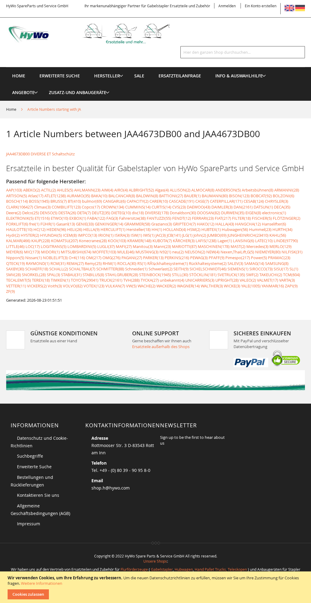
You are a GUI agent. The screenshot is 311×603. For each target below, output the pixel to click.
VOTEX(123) (94, 286)
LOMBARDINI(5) (81, 246)
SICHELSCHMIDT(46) (208, 269)
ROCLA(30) (126, 263)
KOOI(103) (117, 240)
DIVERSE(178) (157, 212)
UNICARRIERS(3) (199, 280)
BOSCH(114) (17, 201)
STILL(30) (180, 274)
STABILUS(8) (93, 274)
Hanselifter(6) (274, 224)
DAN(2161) (243, 207)
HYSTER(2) (30, 235)
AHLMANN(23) (87, 190)
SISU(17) (281, 269)
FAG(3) (112, 218)
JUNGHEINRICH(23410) (247, 235)
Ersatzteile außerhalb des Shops (161, 346)
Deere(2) (13, 212)
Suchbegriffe (30, 456)
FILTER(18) (241, 218)
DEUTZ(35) (101, 212)
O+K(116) (77, 257)
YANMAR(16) (272, 286)
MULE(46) (126, 252)
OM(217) (93, 257)
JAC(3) (161, 235)
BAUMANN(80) (215, 195)
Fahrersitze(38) (132, 218)
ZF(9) (10, 291)
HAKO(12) (205, 224)
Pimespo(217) (237, 257)
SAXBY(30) (15, 269)
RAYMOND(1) (38, 263)
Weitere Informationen (41, 583)
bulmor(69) (92, 201)
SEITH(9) (181, 269)
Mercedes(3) (257, 246)
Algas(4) (162, 190)
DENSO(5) (48, 212)
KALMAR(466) (18, 240)
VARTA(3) (287, 280)
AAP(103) (14, 190)
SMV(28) (13, 274)
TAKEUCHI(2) (270, 274)
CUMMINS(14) (138, 207)
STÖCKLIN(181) (203, 274)
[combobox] (242, 52)
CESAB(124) (254, 201)
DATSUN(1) (263, 207)
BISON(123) (239, 195)
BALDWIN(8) (147, 195)
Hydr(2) (13, 235)
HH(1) (157, 229)
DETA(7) (84, 212)
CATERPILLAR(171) (226, 201)
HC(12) (39, 229)
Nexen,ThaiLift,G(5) (237, 252)
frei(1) (34, 224)
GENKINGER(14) (109, 224)
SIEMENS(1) (237, 269)
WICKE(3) (232, 286)
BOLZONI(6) (283, 195)
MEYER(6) (14, 252)
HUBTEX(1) (211, 229)
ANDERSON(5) (228, 190)
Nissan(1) (33, 257)
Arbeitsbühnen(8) (257, 190)
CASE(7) (202, 201)
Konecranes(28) (93, 240)
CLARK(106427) (19, 207)
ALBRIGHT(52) (141, 190)
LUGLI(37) (106, 246)
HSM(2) (193, 229)
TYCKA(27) (150, 280)
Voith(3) (55, 286)
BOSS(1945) (39, 201)
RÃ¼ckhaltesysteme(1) (167, 263)
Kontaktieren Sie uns (38, 495)
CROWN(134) (112, 207)
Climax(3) (42, 207)
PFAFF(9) (216, 257)
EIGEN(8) (253, 212)
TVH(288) (131, 280)
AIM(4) (107, 190)
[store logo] (95, 33)
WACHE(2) (147, 286)
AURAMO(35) (78, 195)
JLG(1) (187, 235)
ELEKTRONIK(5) (20, 218)
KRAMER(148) (139, 240)
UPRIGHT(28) (227, 280)
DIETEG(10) (121, 212)
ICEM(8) (70, 235)
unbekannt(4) (172, 280)
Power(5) (259, 257)
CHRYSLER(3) (276, 201)
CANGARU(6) (114, 201)
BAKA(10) (99, 195)
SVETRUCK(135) (231, 274)
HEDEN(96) (56, 229)
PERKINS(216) (177, 257)
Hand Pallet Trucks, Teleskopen (221, 569)
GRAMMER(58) (137, 224)
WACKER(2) (166, 286)
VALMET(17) (267, 280)
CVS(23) (179, 207)
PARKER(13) (153, 257)
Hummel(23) (260, 229)
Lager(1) (224, 240)
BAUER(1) (192, 195)
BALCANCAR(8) (121, 195)
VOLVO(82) (73, 286)
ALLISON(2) (180, 190)
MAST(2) (238, 246)
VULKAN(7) (115, 286)
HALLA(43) (224, 224)
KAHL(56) (277, 235)
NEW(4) (213, 252)
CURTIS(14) (161, 207)
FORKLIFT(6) (17, 224)
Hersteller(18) (138, 229)
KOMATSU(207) (64, 240)
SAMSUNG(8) (277, 263)
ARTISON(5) (16, 195)
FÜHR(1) (47, 224)
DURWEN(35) (232, 212)
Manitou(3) (143, 246)
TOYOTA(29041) (84, 280)
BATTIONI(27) (171, 195)
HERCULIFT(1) (113, 229)
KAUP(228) (40, 240)
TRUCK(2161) (110, 280)
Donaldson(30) (183, 212)
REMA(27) (75, 263)
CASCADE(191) (181, 201)
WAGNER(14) (188, 286)
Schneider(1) (136, 269)
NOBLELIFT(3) (55, 257)
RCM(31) (58, 263)
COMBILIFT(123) (66, 207)
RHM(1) (109, 263)
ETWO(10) (59, 218)
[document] (156, 587)
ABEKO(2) (31, 190)
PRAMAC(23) (279, 257)
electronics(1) (274, 212)
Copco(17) (91, 207)
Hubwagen (184, 569)
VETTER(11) (16, 286)
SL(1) (293, 269)
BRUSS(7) (58, 201)
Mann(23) (162, 246)
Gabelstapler (162, 569)
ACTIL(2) (48, 190)
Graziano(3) (161, 224)
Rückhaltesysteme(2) (208, 263)
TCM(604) (291, 274)
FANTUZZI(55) (159, 218)
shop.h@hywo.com (110, 488)
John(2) (199, 235)
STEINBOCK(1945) (155, 274)
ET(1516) (42, 218)
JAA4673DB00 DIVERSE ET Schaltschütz (40, 154)
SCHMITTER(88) (110, 269)
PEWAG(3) (199, 257)
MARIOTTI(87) (184, 246)
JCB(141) (174, 235)
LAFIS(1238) (206, 240)
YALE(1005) (251, 286)
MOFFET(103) (104, 252)
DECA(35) (282, 207)
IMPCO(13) (87, 235)
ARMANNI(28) (286, 190)
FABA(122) (96, 218)
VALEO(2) (248, 280)
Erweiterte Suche (34, 466)
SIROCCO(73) (261, 269)
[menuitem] (107, 75)
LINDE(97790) (286, 240)
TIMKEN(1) (60, 280)
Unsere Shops (155, 561)
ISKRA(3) (122, 235)
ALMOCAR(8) (202, 190)
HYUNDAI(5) (51, 235)
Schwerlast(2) (161, 269)
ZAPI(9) (291, 286)
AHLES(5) (65, 190)
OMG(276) (111, 257)
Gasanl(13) (65, 224)
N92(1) (165, 252)
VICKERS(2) (37, 286)
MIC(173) (32, 252)
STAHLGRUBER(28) (121, 274)
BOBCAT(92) (261, 195)
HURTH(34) (282, 229)
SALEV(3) (235, 263)
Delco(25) (30, 212)
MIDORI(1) (50, 252)
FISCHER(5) (262, 218)
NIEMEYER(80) (268, 252)
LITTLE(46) (15, 246)
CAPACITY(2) (138, 201)
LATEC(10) (264, 240)
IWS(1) (149, 235)
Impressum (28, 524)
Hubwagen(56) (235, 229)
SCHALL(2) (58, 269)
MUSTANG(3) (147, 252)
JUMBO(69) (217, 235)
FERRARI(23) (203, 218)
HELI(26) (74, 229)
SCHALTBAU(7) (82, 269)
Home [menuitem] (18, 76)
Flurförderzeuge (134, 569)
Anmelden (227, 5)
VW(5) (131, 286)
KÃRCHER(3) (184, 240)
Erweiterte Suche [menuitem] (59, 76)
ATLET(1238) (55, 195)
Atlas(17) (35, 195)
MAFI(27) (124, 246)
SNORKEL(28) (34, 274)
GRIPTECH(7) (184, 224)
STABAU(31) (71, 274)
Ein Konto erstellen (260, 5)
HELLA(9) (91, 229)
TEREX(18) (41, 280)
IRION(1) (106, 235)
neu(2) (178, 252)
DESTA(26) (67, 212)
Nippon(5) (15, 257)
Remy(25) (93, 263)
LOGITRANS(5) (54, 246)
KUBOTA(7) (162, 240)
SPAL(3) (53, 274)
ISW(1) (136, 235)
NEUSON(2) (195, 252)
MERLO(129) (280, 246)
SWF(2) (252, 274)
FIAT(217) (223, 218)
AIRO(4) (121, 190)
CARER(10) (158, 201)
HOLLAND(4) (174, 229)
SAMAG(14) (254, 263)
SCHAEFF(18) (36, 269)
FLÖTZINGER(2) (286, 218)
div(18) (138, 212)
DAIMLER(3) (222, 207)
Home (11, 109)
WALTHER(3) (212, 286)
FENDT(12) (181, 218)
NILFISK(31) (292, 252)
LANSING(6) (243, 240)
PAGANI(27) (131, 257)
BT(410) (74, 201)
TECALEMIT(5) (18, 280)
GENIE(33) (85, 224)
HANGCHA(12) (248, 224)
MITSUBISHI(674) (76, 252)
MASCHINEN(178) (214, 246)
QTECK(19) (15, 263)
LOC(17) (33, 246)
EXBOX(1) (77, 218)
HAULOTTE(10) (19, 229)
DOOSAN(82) (208, 212)
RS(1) (141, 263)
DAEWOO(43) (198, 207)
